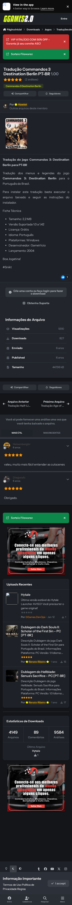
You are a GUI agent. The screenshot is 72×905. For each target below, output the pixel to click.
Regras (21, 889)
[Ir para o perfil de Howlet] (5, 106)
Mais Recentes (51, 432)
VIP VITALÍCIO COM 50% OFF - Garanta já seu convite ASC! (28, 41)
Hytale (25, 595)
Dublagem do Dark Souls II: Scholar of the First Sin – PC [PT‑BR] (41, 631)
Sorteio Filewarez (22, 54)
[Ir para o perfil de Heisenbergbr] (6, 445)
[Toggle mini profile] (68, 445)
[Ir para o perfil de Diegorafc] (6, 479)
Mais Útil (17, 432)
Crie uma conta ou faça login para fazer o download (38, 292)
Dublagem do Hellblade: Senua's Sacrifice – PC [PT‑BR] (43, 674)
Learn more (7, 6)
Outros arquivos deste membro (28, 108)
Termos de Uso (12, 884)
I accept (60, 883)
